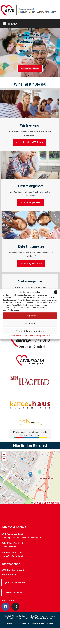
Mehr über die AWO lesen (29, 142)
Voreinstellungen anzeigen (30, 331)
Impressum (46, 336)
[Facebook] (5, 607)
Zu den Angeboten (31, 203)
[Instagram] (15, 607)
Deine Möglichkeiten (31, 263)
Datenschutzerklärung (32, 336)
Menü (12, 23)
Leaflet (37, 502)
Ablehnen (30, 323)
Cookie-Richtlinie (16, 336)
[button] (55, 292)
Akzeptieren (30, 315)
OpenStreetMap (51, 502)
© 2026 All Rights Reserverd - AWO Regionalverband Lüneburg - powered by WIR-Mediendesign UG (30, 617)
